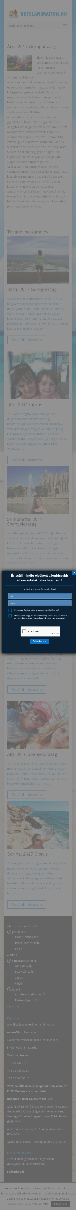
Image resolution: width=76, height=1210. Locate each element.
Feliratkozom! (39, 641)
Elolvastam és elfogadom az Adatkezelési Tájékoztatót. (37, 610)
